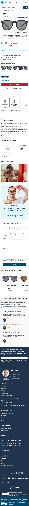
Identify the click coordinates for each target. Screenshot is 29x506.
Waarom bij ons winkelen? (7, 465)
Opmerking (5, 238)
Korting (2, 433)
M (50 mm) (5, 77)
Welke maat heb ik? (5, 80)
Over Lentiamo (4, 458)
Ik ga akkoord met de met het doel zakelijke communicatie (15, 361)
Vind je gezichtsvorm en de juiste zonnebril (14, 216)
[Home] (1, 10)
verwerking (15, 259)
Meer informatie (21, 502)
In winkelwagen (14, 84)
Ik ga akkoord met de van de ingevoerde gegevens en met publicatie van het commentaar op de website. (14, 260)
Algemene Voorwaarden (6, 395)
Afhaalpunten (4, 400)
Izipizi (12, 10)
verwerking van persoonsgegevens (18, 360)
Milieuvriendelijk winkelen (7, 403)
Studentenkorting (5, 435)
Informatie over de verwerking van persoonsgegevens (13, 405)
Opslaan (15, 264)
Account (3, 420)
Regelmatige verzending (6, 428)
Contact (3, 468)
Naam (4, 248)
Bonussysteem (4, 430)
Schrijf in (14, 364)
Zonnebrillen (6, 10)
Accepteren (4, 504)
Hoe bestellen (4, 386)
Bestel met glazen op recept (14, 88)
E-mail (4, 254)
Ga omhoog (20, 492)
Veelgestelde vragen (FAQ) (7, 413)
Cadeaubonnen (4, 393)
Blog (2, 463)
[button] (11, 36)
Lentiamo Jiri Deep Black (10, 285)
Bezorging (3, 388)
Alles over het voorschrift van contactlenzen (11, 443)
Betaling (3, 391)
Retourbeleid (4, 415)
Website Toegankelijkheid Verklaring (9, 398)
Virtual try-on (5, 36)
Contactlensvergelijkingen (7, 450)
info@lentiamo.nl (14, 378)
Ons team (3, 461)
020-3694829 (13, 376)
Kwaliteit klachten (5, 418)
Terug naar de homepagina (12, 492)
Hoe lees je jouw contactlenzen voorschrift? (11, 445)
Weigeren (11, 504)
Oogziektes (3, 448)
